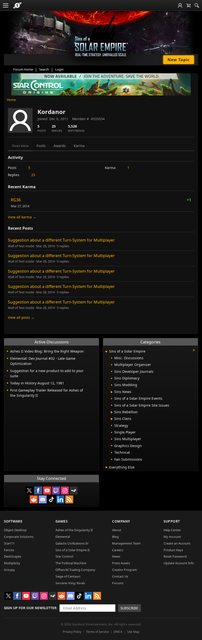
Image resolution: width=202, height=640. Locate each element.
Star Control (64, 556)
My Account (172, 536)
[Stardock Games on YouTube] (47, 490)
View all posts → (21, 317)
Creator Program (124, 569)
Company (121, 521)
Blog (115, 536)
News (116, 556)
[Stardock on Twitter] (29, 490)
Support (172, 521)
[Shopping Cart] (188, 5)
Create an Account (177, 543)
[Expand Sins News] (112, 392)
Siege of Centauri (67, 576)
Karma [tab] (79, 145)
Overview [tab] (20, 145)
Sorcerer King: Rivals (70, 583)
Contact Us (120, 576)
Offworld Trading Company (75, 569)
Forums (117, 583)
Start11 (9, 543)
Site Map (133, 632)
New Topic (179, 59)
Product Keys (173, 550)
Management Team (126, 543)
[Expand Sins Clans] (112, 419)
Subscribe (129, 608)
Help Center (172, 530)
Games (61, 521)
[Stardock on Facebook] (38, 490)
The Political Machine (70, 563)
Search (44, 69)
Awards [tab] (59, 145)
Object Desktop (15, 530)
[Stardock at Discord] (42, 499)
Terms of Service (97, 632)
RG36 (16, 200)
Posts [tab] (41, 145)
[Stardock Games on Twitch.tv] (55, 490)
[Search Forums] (197, 5)
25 (33, 174)
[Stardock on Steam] (73, 490)
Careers (117, 550)
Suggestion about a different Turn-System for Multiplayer (61, 240)
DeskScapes (12, 556)
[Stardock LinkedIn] (60, 499)
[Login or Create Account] (180, 5)
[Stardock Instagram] (64, 490)
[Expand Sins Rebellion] (112, 412)
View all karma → (22, 217)
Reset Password (175, 556)
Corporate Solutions (19, 536)
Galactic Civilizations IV (71, 543)
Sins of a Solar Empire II (72, 550)
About (116, 530)
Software (13, 521)
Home (11, 99)
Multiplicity (12, 563)
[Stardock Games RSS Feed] (69, 499)
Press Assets (121, 563)
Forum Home (23, 69)
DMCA (118, 632)
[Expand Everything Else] (106, 467)
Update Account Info (179, 563)
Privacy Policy (72, 632)
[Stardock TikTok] (51, 499)
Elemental (62, 536)
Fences (9, 550)
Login (59, 69)
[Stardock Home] (17, 5)
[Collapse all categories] (194, 350)
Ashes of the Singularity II (74, 530)
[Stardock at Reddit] (33, 499)
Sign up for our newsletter (30, 607)
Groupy (9, 569)
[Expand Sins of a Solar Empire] (106, 352)
